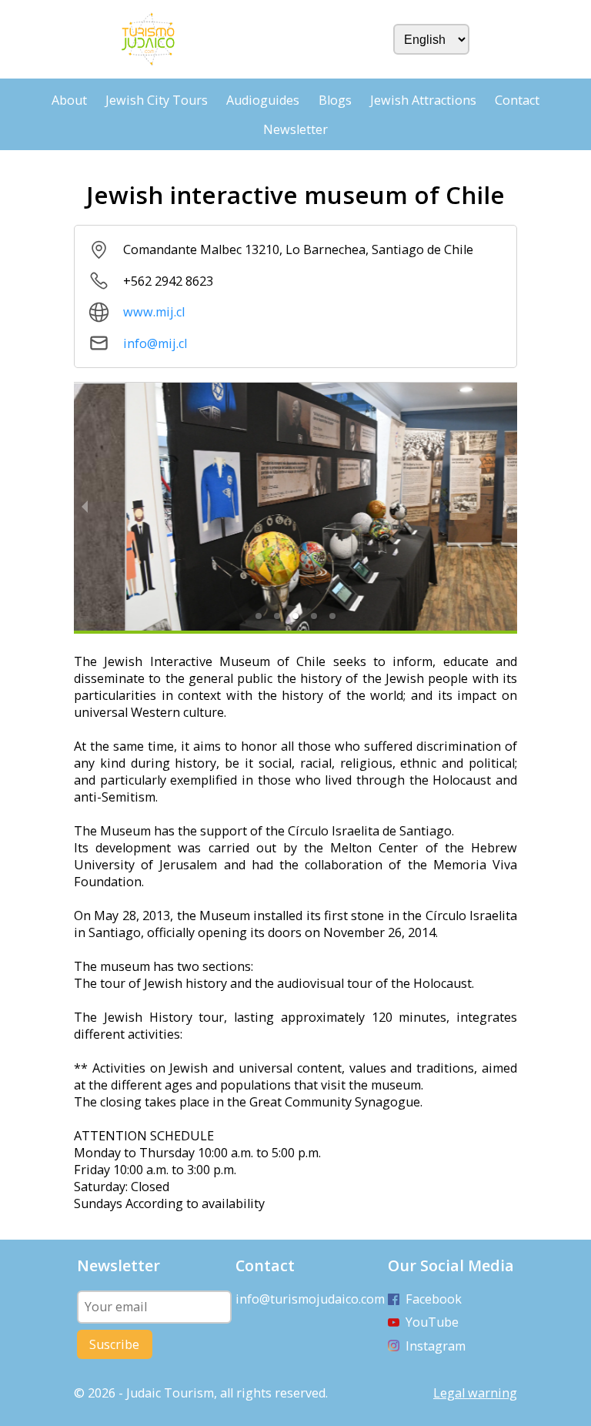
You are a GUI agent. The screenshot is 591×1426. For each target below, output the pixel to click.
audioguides (262, 100)
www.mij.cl (154, 311)
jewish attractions (423, 100)
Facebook (434, 1298)
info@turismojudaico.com (310, 1298)
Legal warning (475, 1392)
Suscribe (114, 1344)
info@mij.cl (155, 343)
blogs (335, 100)
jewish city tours (156, 100)
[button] (258, 616)
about (69, 100)
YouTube (432, 1322)
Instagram (436, 1345)
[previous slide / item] (84, 506)
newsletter (295, 129)
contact (517, 100)
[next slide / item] (506, 506)
